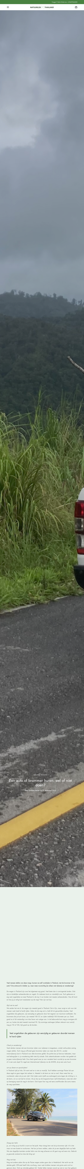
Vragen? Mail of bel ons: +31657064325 (64, 2)
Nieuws (36, 775)
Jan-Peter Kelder (34, 790)
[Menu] (8, 7)
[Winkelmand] (76, 7)
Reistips (44, 775)
